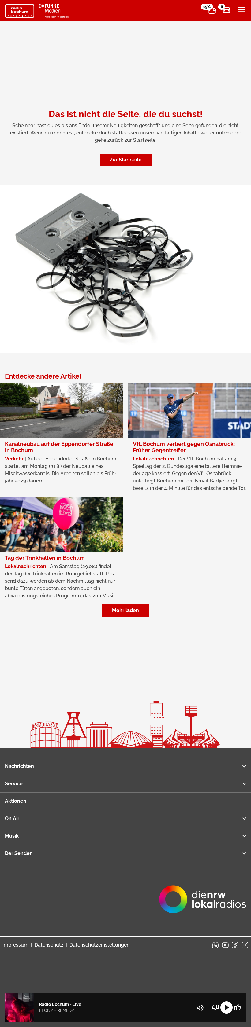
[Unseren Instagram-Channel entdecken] (245, 945)
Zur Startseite (126, 160)
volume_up (200, 1007)
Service (14, 784)
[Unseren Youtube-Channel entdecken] (225, 945)
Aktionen (15, 801)
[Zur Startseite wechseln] (19, 11)
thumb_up (237, 1007)
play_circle (226, 1007)
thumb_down (215, 1007)
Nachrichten (19, 766)
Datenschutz (49, 945)
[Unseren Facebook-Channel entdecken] (235, 945)
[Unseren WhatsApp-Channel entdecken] (215, 945)
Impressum (15, 945)
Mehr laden (125, 610)
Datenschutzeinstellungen (99, 945)
